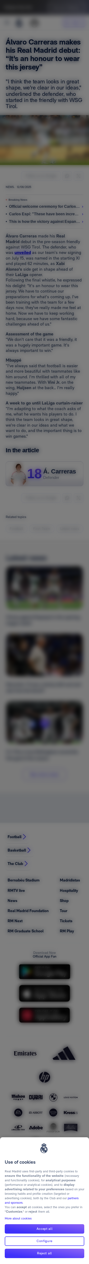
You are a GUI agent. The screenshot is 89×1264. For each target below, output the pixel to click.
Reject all (44, 1253)
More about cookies (18, 1218)
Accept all (45, 1229)
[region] (44, 1200)
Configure (44, 1241)
